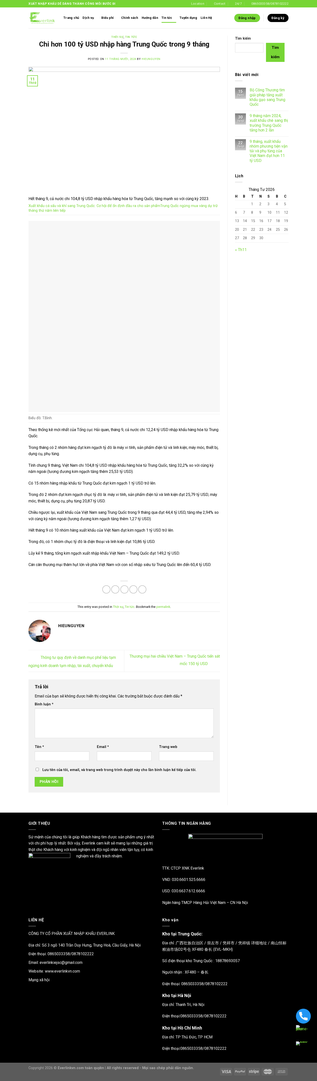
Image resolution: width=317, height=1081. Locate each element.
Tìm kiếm (243, 38)
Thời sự (117, 37)
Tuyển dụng (188, 18)
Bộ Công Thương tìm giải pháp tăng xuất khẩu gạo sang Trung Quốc (267, 97)
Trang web (168, 747)
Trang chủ (71, 18)
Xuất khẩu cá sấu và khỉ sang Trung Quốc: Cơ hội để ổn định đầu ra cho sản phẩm (94, 206)
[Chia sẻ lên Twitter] (115, 589)
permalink (163, 607)
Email (103, 747)
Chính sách (129, 18)
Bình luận (44, 704)
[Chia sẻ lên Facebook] (106, 589)
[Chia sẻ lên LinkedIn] (142, 589)
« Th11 (241, 249)
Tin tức (166, 18)
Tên (39, 747)
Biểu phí (107, 18)
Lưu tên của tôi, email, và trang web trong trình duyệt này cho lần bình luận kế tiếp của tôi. (119, 770)
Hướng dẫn (150, 18)
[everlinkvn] (42, 18)
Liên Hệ (206, 18)
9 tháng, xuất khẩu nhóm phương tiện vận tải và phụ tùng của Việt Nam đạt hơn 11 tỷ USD (269, 151)
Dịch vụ (88, 18)
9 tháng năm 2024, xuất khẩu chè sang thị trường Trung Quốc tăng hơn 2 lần (269, 122)
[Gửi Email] (124, 589)
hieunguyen (151, 59)
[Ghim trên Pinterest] (133, 589)
